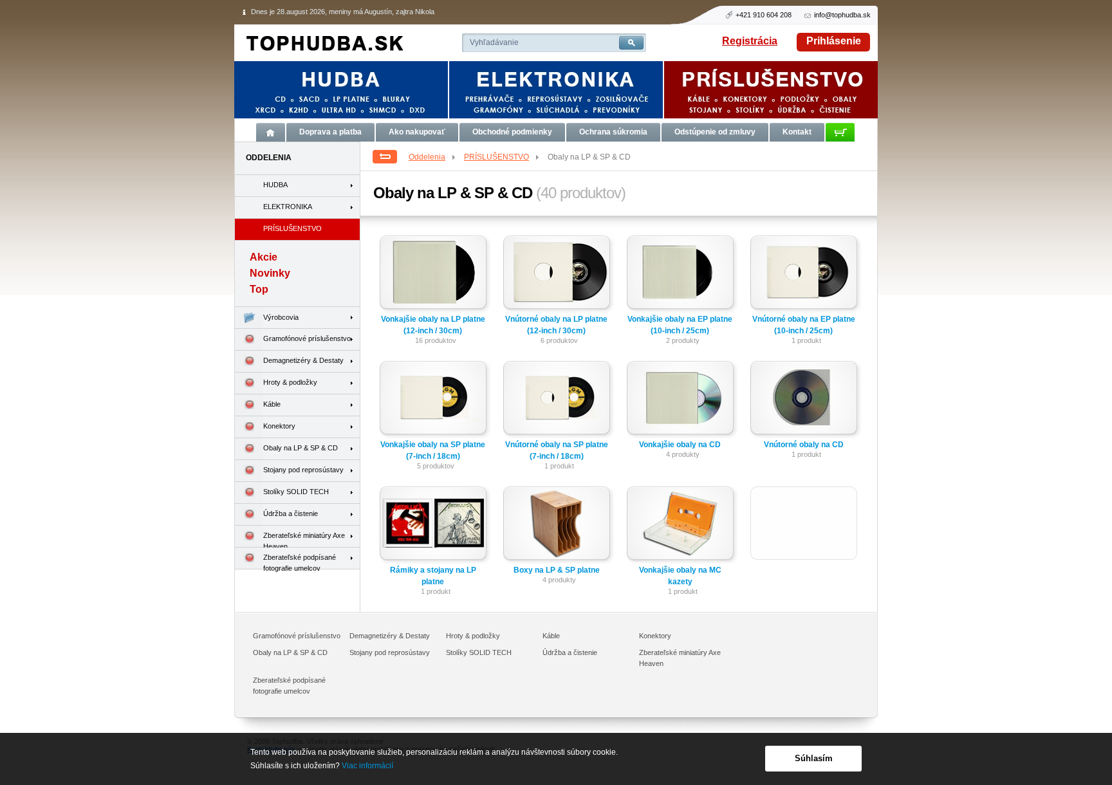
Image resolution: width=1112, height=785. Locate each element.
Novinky (270, 273)
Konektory (279, 426)
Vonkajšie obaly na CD (680, 444)
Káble (272, 404)
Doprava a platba (330, 131)
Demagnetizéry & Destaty (303, 360)
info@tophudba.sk (842, 15)
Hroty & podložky (290, 382)
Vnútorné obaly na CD (804, 444)
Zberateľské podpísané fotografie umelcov (299, 561)
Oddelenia (427, 157)
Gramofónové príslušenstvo (307, 338)
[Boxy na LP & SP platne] (559, 525)
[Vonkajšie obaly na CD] (682, 400)
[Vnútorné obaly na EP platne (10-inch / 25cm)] (806, 274)
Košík (840, 132)
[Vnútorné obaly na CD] (806, 400)
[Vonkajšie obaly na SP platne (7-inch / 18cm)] (435, 400)
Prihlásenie (833, 40)
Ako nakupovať (417, 131)
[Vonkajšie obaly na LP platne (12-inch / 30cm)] (435, 274)
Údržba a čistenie (290, 513)
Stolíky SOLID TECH (296, 491)
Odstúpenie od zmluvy (714, 131)
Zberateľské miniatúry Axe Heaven (304, 539)
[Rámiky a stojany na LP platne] (435, 525)
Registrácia (749, 40)
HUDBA (275, 185)
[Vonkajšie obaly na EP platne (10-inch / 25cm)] (682, 274)
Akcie (263, 257)
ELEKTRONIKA (287, 206)
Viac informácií (367, 765)
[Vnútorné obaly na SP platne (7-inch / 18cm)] (559, 400)
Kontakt (797, 131)
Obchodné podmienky (512, 131)
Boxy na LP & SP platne (557, 570)
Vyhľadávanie (494, 42)
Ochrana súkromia (613, 131)
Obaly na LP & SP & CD (300, 448)
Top (259, 289)
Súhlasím (814, 758)
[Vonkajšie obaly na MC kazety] (682, 525)
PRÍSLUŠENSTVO (496, 157)
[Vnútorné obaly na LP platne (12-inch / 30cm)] (559, 274)
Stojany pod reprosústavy (303, 470)
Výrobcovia (281, 317)
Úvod (270, 132)
